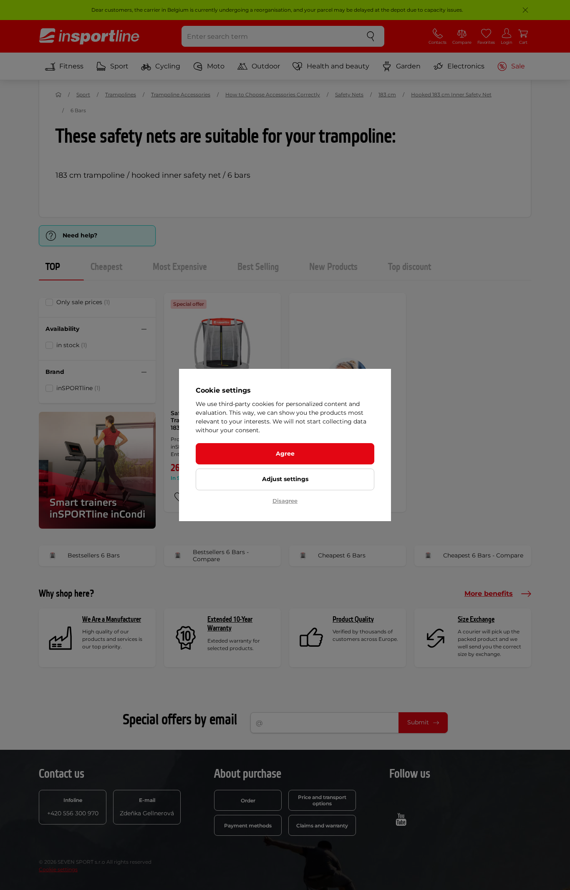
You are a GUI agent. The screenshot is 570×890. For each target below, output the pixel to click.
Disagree (285, 500)
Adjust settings (285, 479)
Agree (285, 453)
